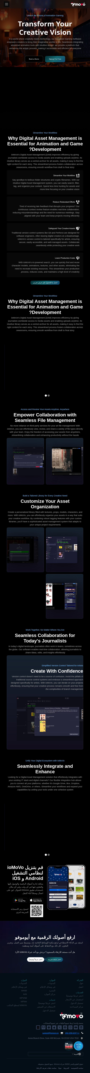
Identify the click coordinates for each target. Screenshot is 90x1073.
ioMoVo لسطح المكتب (17, 1005)
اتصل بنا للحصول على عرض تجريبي (45, 283)
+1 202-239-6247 (72, 1033)
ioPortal (23, 998)
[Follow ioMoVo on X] (60, 1027)
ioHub (24, 990)
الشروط (66, 1068)
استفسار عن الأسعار (74, 999)
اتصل (81, 987)
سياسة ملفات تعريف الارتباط (46, 1068)
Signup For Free (55, 59)
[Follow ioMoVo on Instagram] (70, 1027)
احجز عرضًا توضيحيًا (74, 996)
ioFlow (24, 1001)
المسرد (52, 990)
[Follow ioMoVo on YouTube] (76, 1027)
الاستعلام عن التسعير (46, 1007)
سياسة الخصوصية (77, 1068)
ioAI (25, 994)
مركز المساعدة (76, 1007)
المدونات (51, 983)
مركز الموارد (49, 994)
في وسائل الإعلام (47, 987)
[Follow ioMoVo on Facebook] (65, 1027)
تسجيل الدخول (76, 1003)
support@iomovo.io (50, 1033)
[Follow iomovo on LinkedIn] (81, 1027)
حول (81, 983)
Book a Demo (34, 59)
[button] (49, 396)
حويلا (60, 1068)
